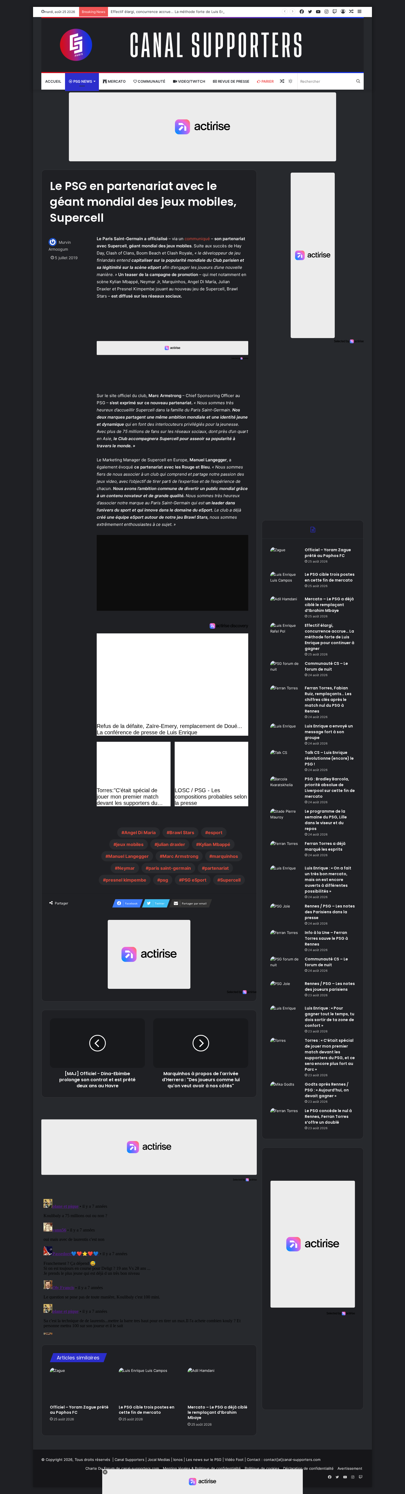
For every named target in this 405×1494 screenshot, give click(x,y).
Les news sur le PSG (204, 1459)
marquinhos (225, 856)
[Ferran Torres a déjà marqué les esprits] (285, 851)
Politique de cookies (262, 1468)
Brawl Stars (181, 832)
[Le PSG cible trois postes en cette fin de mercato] (149, 1385)
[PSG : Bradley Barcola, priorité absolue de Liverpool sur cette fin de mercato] (285, 786)
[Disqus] (149, 1266)
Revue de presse (233, 81)
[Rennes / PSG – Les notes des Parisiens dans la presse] (285, 913)
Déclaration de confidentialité (308, 1468)
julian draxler (171, 844)
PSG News (82, 81)
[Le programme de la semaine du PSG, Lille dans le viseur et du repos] (285, 818)
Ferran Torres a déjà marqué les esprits (325, 846)
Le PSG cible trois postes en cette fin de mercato (146, 1409)
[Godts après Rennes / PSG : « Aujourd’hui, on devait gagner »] (285, 1091)
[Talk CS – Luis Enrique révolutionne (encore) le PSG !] (285, 760)
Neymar (126, 868)
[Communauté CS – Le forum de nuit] (285, 671)
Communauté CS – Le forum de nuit (326, 666)
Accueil (53, 81)
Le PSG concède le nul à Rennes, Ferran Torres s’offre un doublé (328, 1116)
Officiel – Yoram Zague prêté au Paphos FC (79, 1409)
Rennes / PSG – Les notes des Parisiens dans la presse (330, 911)
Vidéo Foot (234, 1459)
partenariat (217, 868)
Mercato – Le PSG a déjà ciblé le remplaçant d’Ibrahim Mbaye (217, 1412)
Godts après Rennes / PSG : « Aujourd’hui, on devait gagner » (327, 1090)
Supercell (230, 880)
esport (215, 832)
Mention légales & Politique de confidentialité (202, 1468)
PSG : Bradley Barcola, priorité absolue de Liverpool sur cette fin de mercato (330, 787)
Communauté (151, 81)
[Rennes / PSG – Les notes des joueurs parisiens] (285, 991)
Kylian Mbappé (214, 844)
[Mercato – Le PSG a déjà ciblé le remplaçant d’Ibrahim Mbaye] (218, 1385)
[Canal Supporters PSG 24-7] (202, 45)
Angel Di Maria (140, 832)
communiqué (197, 238)
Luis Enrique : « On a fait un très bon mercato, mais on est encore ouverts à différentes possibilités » (328, 879)
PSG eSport (194, 880)
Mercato (116, 81)
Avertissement (349, 1468)
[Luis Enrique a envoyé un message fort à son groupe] (285, 733)
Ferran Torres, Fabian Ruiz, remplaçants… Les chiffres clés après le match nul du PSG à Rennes (328, 699)
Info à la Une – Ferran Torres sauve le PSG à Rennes (326, 938)
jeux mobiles (130, 844)
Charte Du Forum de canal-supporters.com (122, 1468)
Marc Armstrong (180, 856)
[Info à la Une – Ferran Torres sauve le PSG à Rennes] (285, 940)
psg (164, 880)
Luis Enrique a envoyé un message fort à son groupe (329, 731)
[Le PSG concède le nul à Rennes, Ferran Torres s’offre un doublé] (285, 1118)
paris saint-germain (169, 868)
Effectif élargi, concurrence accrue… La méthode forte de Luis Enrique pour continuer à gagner (193, 11)
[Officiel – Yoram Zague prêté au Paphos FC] (80, 1385)
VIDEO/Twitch (191, 81)
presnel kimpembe (126, 880)
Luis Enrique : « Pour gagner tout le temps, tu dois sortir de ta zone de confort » (329, 1016)
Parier (267, 81)
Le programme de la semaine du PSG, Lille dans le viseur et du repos (326, 819)
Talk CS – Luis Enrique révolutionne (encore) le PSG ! (329, 758)
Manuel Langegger (128, 856)
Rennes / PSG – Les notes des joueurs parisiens (330, 986)
